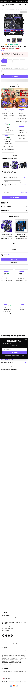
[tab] (13, 243)
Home (1, 9)
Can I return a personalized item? (9, 369)
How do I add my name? (7, 362)
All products (7, 9)
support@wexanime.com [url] (11, 626)
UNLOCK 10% (15, 352)
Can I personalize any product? (8, 366)
